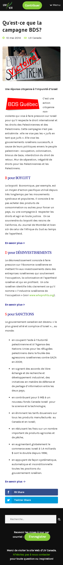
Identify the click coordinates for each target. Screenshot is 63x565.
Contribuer (32, 5)
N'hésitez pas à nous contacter (31, 554)
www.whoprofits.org (41, 295)
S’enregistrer (37, 536)
